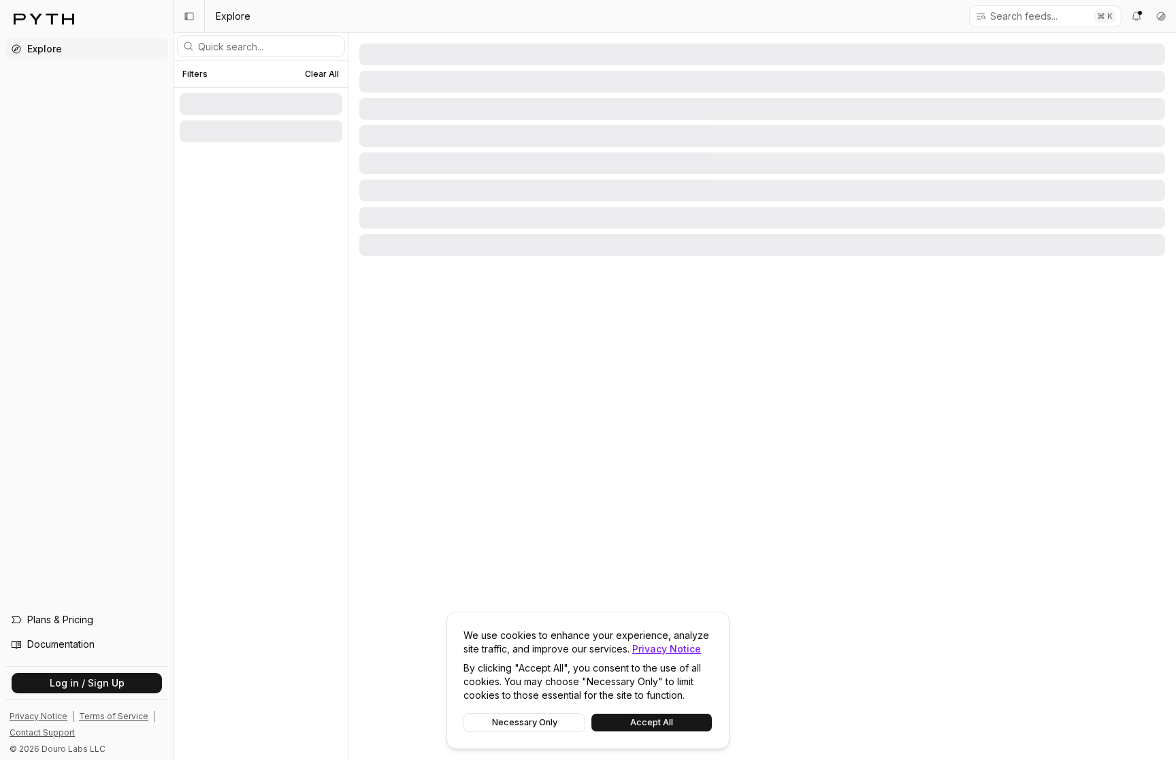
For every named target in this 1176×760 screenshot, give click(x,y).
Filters (195, 74)
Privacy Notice (666, 649)
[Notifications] (1136, 16)
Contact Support (42, 732)
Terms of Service (113, 716)
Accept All (651, 722)
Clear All (322, 74)
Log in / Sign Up (87, 683)
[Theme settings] (1161, 16)
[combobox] (1037, 16)
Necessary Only (524, 722)
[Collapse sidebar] (189, 16)
